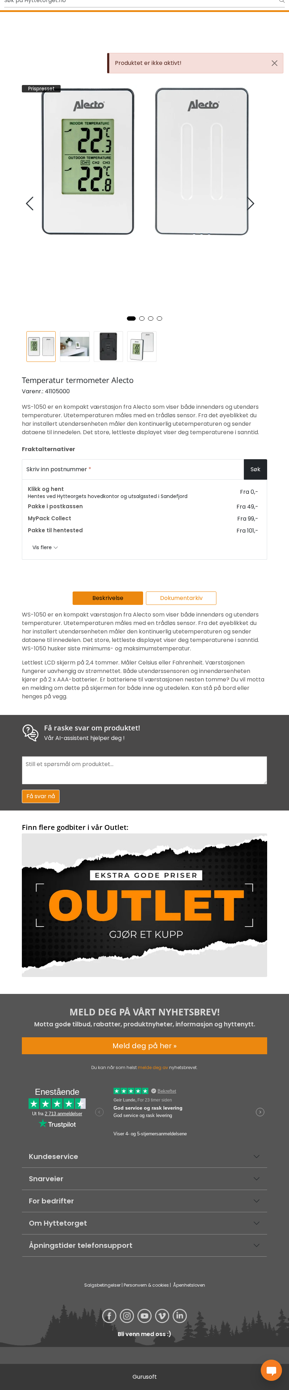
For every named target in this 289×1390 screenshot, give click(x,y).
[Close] (274, 63)
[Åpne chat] (271, 1370)
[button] (131, 318)
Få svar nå (40, 796)
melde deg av (153, 1067)
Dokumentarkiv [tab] (181, 598)
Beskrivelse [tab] (107, 598)
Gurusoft (145, 1377)
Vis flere (42, 547)
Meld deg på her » (144, 1046)
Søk (255, 469)
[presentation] (30, 203)
